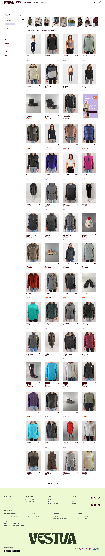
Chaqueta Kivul (29, 86)
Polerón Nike (47, 384)
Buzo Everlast (84, 205)
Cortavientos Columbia (67, 354)
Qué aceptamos (75, 499)
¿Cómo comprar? (51, 496)
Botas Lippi (47, 116)
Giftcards (79, 6)
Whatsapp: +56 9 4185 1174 (30, 499)
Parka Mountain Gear (67, 235)
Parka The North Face (48, 205)
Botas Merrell (47, 265)
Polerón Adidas (66, 146)
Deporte (49, 6)
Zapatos (55, 6)
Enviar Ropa (74, 496)
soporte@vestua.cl (30, 498)
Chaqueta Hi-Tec (85, 354)
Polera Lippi (47, 146)
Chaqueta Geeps (48, 473)
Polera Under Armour (67, 205)
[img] (97, 2)
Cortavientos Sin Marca (49, 443)
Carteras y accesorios (64, 6)
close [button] (14, 23)
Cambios (49, 499)
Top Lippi (83, 86)
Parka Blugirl (28, 205)
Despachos (50, 498)
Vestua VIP (50, 501)
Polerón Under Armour (49, 86)
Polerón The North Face (49, 56)
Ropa (44, 6)
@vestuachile (29, 501)
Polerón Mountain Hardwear (31, 235)
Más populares (28, 6)
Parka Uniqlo (47, 354)
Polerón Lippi (84, 265)
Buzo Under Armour (29, 56)
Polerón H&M (47, 414)
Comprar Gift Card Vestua (53, 503)
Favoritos (5, 498)
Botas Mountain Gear (67, 414)
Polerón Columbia (66, 116)
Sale (22, 6)
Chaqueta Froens (29, 146)
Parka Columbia (66, 265)
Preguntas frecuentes (29, 496)
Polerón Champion (29, 354)
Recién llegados (37, 6)
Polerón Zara (65, 384)
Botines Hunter (29, 116)
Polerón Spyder (29, 175)
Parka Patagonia (85, 146)
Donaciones (74, 503)
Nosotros (29, 2)
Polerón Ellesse (47, 324)
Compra (24, 2)
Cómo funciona (74, 498)
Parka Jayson (47, 235)
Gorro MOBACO (85, 235)
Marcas (73, 6)
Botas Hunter (28, 384)
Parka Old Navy (66, 443)
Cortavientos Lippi (66, 324)
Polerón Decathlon (29, 324)
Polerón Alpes (84, 56)
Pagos (73, 501)
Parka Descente (85, 384)
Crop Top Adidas (66, 175)
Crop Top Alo (65, 56)
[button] (14, 28)
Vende (18, 2)
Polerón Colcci (84, 414)
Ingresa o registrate (7, 496)
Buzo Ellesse (65, 86)
